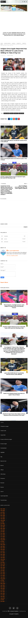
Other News (3, 474)
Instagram (14, 241)
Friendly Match (4, 448)
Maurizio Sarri (3, 461)
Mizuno (2, 465)
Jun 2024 (3, 543)
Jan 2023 (3, 570)
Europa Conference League (6, 439)
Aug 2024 (3, 539)
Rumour (13, 43)
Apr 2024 (3, 546)
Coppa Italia (3, 435)
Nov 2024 (3, 535)
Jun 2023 (3, 562)
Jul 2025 (2, 522)
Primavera (3, 478)
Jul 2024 (2, 541)
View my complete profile (12, 255)
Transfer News (21, 113)
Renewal (2, 482)
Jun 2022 (3, 582)
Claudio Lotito (3, 430)
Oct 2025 (3, 517)
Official (2, 469)
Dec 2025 (3, 513)
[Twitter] (24, 1)
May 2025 (3, 525)
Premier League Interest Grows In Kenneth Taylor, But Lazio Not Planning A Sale (13, 177)
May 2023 (3, 564)
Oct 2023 (3, 556)
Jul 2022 (2, 580)
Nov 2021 (3, 593)
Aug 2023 (3, 559)
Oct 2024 (3, 536)
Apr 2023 (3, 565)
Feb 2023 (3, 569)
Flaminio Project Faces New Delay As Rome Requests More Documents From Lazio (14, 414)
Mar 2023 (3, 567)
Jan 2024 (3, 551)
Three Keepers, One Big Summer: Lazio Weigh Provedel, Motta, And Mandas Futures (14, 306)
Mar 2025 (3, 528)
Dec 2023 (3, 552)
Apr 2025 (3, 526)
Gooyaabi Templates (14, 614)
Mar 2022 (3, 586)
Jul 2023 (2, 560)
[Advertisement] (14, 21)
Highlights (3, 452)
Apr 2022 (3, 585)
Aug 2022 (3, 578)
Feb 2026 (3, 510)
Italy (1, 456)
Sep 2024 (3, 538)
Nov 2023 (3, 554)
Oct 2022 (3, 575)
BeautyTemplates (14, 611)
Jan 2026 (3, 512)
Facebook (14, 236)
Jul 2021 (2, 599)
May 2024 (3, 544)
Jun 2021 (3, 601)
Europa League (4, 443)
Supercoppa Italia (4, 495)
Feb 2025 (3, 530)
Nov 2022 (3, 573)
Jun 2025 (3, 523)
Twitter (14, 238)
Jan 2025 (3, 531)
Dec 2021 (3, 591)
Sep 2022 (3, 577)
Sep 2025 (3, 518)
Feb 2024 (3, 549)
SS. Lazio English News (13, 250)
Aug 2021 (3, 598)
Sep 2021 (3, 596)
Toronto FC (19, 43)
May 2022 (3, 583)
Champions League (4, 426)
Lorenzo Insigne (7, 43)
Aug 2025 (3, 520)
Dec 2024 (3, 533)
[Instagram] (26, 1)
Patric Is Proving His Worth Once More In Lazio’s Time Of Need (14, 159)
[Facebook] (22, 1)
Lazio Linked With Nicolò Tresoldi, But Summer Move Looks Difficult (14, 141)
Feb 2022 (3, 588)
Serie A (2, 491)
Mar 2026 (3, 509)
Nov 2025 (3, 515)
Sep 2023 (3, 557)
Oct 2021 (3, 594)
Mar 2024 (3, 547)
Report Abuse (4, 282)
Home (2, 43)
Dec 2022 (3, 572)
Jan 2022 (3, 590)
